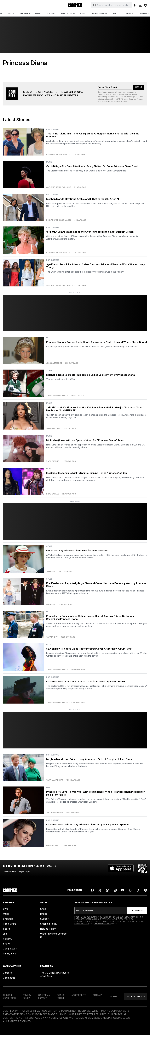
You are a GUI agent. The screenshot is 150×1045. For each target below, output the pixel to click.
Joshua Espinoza (54, 813)
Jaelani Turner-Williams (58, 187)
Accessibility (78, 995)
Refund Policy (48, 928)
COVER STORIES (99, 13)
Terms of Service (114, 101)
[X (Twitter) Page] (99, 890)
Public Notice (60, 996)
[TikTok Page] (138, 890)
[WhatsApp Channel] (107, 890)
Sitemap (97, 995)
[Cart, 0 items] (145, 5)
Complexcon (10, 948)
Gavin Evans (52, 846)
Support (44, 918)
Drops (43, 913)
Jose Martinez (53, 428)
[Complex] (75, 5)
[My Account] (140, 5)
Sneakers (8, 918)
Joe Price (50, 572)
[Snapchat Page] (130, 890)
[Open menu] (6, 5)
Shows (7, 943)
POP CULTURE (68, 13)
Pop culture (9, 923)
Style (5, 908)
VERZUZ (116, 13)
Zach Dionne (52, 461)
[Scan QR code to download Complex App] (142, 868)
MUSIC (38, 13)
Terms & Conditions (9, 996)
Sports (6, 928)
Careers (7, 972)
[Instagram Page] (115, 890)
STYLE (10, 13)
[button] (135, 996)
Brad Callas (52, 494)
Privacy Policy (81, 923)
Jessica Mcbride (54, 363)
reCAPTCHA (120, 99)
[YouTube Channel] (122, 890)
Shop (43, 908)
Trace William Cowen (57, 396)
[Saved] (135, 5)
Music (6, 913)
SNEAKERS (24, 13)
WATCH (129, 13)
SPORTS (51, 13)
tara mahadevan (54, 780)
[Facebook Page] (92, 890)
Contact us (9, 977)
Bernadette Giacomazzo (58, 154)
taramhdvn (52, 637)
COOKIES (113, 996)
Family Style (9, 953)
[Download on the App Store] (121, 868)
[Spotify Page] (145, 890)
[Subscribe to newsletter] (137, 910)
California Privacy (44, 996)
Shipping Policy (48, 923)
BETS (82, 13)
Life (5, 933)
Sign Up (138, 87)
